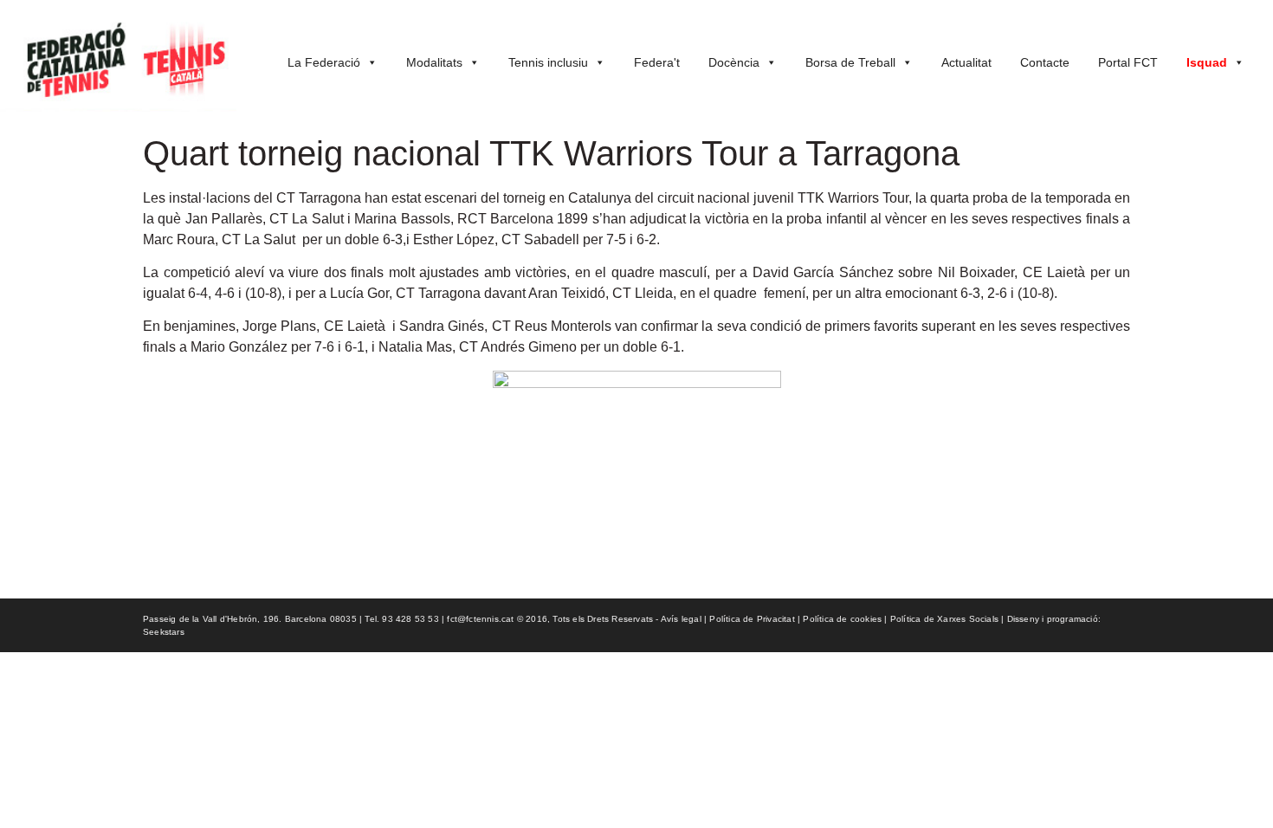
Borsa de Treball (850, 62)
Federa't (657, 62)
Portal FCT (1128, 62)
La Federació (324, 62)
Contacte (1044, 62)
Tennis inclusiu (548, 62)
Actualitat (966, 62)
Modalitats (434, 62)
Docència (733, 62)
